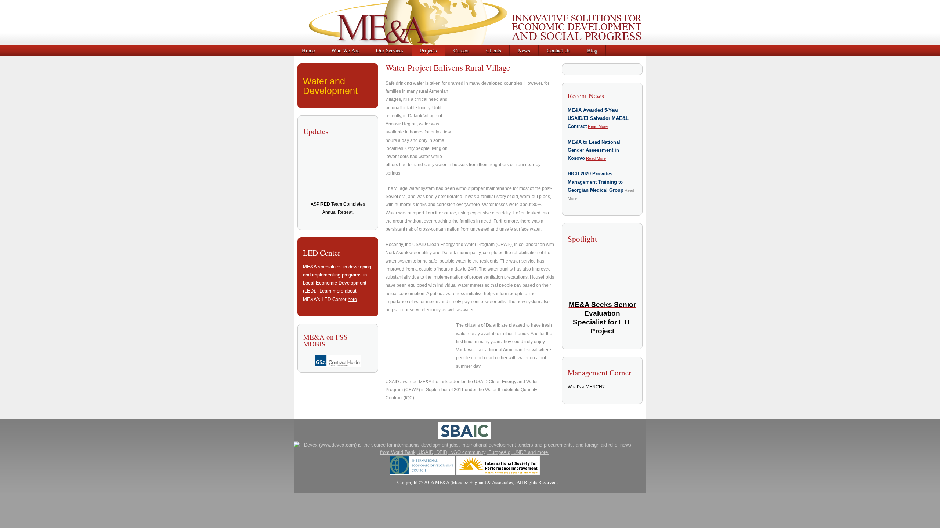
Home (308, 50)
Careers (461, 50)
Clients (493, 50)
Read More (598, 126)
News (524, 50)
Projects (428, 50)
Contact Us (559, 50)
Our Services (390, 50)
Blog (592, 50)
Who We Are (345, 50)
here (352, 299)
